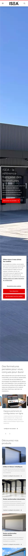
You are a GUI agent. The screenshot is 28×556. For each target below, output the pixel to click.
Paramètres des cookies (14, 286)
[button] (6, 433)
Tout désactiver (14, 291)
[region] (14, 278)
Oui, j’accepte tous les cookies (14, 296)
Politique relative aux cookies (10, 278)
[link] (11, 428)
